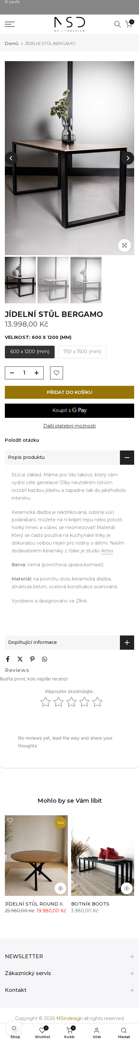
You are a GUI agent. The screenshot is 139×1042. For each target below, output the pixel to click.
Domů (11, 43)
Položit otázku (22, 440)
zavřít (14, 2)
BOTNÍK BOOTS (90, 904)
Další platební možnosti (69, 426)
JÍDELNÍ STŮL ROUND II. (34, 904)
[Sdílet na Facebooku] (8, 659)
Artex (107, 551)
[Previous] (11, 158)
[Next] (127, 158)
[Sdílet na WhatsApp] (45, 659)
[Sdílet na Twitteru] (20, 659)
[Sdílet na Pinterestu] (32, 659)
